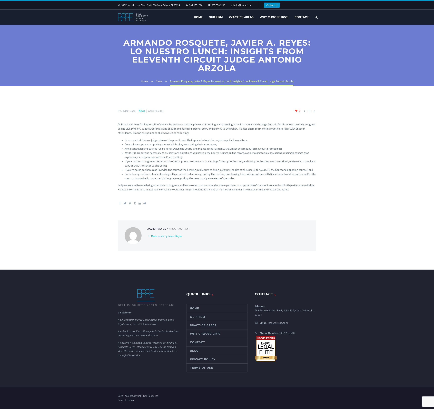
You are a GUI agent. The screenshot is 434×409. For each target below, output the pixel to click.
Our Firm (216, 17)
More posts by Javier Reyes (166, 236)
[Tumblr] (134, 203)
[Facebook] (120, 203)
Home (198, 17)
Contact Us (271, 5)
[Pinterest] (130, 203)
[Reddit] (144, 203)
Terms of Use (201, 367)
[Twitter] (125, 203)
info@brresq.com (243, 5)
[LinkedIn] (139, 203)
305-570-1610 (195, 5)
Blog (194, 350)
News (142, 111)
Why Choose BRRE (274, 17)
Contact (301, 17)
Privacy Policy (203, 359)
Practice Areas (241, 17)
